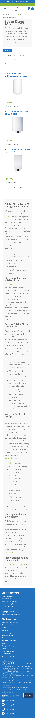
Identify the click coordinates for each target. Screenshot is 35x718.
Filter (8, 50)
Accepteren (16, 695)
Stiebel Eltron (10, 285)
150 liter (12, 506)
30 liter (11, 463)
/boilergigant (9, 700)
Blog (3, 643)
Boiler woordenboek (8, 651)
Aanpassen (5, 695)
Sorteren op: (12, 55)
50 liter (22, 15)
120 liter (12, 497)
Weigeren (28, 695)
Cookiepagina (6, 653)
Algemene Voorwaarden (10, 622)
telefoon (21, 564)
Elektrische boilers (11, 15)
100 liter (12, 488)
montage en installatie (13, 553)
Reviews (4, 648)
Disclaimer (5, 630)
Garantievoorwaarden (9, 640)
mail (14, 564)
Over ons (5, 627)
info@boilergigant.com (9, 601)
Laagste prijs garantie (9, 656)
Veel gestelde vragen (8, 646)
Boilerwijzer (9, 458)
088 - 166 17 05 (7, 598)
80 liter (11, 479)
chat (11, 564)
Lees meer (19, 42)
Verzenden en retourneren (10, 625)
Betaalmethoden (7, 635)
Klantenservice (6, 638)
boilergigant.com (7, 596)
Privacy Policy (6, 633)
